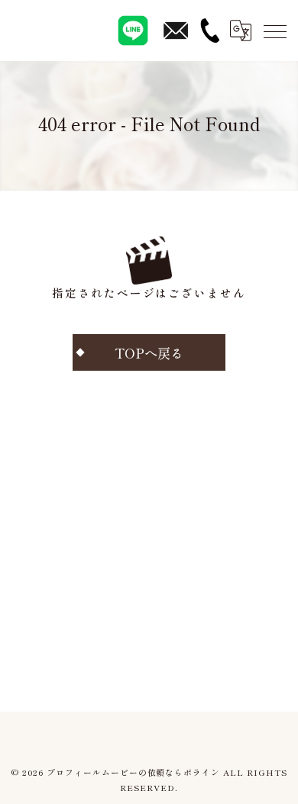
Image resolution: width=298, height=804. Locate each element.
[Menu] (274, 30)
